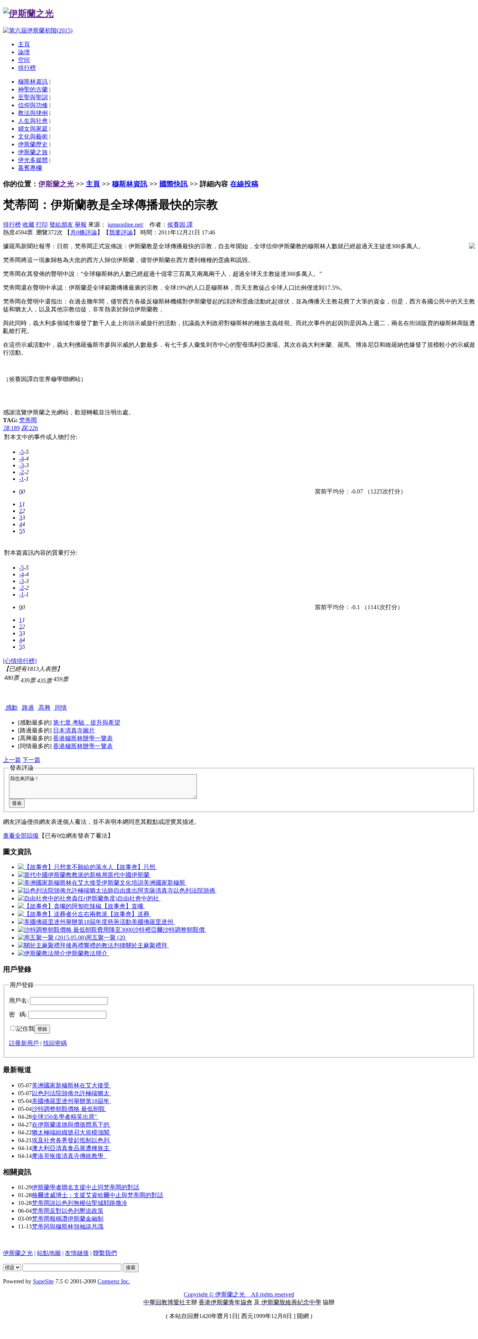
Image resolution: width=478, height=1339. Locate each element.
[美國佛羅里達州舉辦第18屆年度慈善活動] (74, 922)
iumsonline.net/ (125, 224)
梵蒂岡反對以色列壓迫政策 (67, 1211)
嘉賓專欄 (30, 168)
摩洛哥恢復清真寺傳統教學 (69, 1156)
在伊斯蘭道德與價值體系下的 (71, 1124)
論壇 (24, 52)
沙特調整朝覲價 (184, 930)
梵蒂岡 (28, 420)
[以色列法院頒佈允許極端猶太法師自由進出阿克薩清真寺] (95, 890)
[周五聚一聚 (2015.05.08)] (52, 937)
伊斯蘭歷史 (33, 144)
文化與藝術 (33, 136)
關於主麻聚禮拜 (147, 945)
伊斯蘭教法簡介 (87, 953)
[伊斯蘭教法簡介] (42, 953)
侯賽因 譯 (180, 224)
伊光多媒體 (33, 160)
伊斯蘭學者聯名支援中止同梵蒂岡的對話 (85, 1187)
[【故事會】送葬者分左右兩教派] (63, 914)
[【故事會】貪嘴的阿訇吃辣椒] (60, 906)
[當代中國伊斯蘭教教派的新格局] (63, 875)
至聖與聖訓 (33, 97)
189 (11, 428)
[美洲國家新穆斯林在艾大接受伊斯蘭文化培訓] (80, 882)
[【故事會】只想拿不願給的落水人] (66, 867)
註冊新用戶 (24, 1043)
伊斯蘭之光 (56, 184)
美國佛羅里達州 (153, 922)
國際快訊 (173, 184)
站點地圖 (49, 1253)
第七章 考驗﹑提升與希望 (86, 722)
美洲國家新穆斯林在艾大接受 (71, 1085)
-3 (21, 465)
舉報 (81, 224)
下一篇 (31, 760)
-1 (21, 479)
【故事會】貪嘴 (123, 906)
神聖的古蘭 (33, 89)
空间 (24, 60)
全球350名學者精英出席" (65, 1117)
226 (29, 428)
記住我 (25, 1028)
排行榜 (27, 68)
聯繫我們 (105, 1253)
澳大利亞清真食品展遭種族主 (71, 1148)
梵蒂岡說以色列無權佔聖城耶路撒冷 (79, 1203)
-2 (21, 472)
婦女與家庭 (33, 128)
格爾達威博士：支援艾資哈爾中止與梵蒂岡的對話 (97, 1195)
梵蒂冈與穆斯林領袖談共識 (67, 1226)
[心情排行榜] (20, 661)
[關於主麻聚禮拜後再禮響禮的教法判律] (71, 945)
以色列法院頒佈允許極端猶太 (71, 1093)
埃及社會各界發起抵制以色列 (71, 1140)
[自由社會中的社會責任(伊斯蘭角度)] (67, 898)
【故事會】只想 (135, 867)
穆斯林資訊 (33, 81)
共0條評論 (83, 232)
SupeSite (43, 1281)
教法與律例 (33, 113)
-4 (21, 458)
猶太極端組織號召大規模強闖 (71, 1132)
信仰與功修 (33, 105)
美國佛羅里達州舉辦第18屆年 (71, 1101)
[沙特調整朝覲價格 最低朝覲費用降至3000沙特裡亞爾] (90, 930)
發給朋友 (61, 224)
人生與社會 (33, 121)
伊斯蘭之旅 (33, 152)
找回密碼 (55, 1043)
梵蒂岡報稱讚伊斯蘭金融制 (67, 1218)
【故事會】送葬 (129, 914)
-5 (21, 452)
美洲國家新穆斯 (165, 882)
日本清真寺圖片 (74, 730)
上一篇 (12, 760)
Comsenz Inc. (113, 1281)
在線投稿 (244, 184)
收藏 (28, 224)
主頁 (24, 44)
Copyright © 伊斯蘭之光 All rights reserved (239, 1294)
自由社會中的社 (139, 898)
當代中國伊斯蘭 (129, 875)
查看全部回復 (21, 835)
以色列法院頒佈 (195, 890)
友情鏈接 (77, 1253)
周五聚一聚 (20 (106, 937)
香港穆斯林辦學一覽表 (83, 738)
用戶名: (18, 1000)
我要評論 (121, 232)
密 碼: (18, 1014)
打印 (42, 224)
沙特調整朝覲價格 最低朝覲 (69, 1109)
